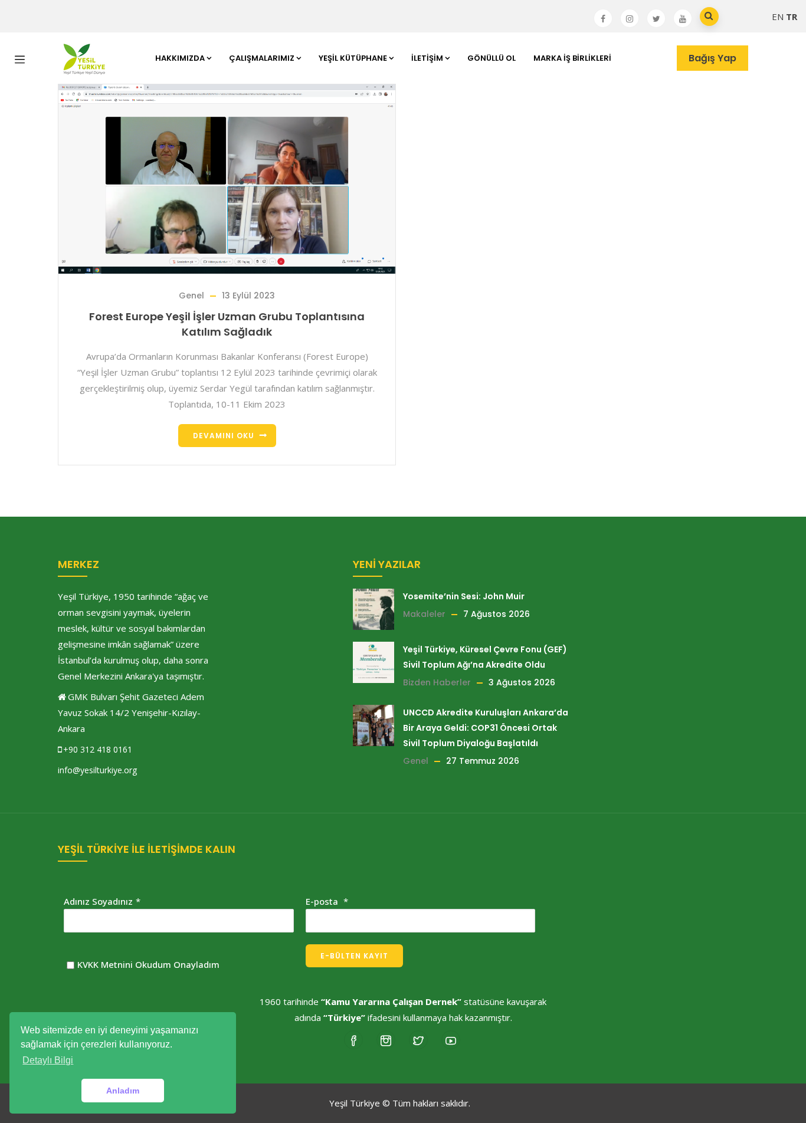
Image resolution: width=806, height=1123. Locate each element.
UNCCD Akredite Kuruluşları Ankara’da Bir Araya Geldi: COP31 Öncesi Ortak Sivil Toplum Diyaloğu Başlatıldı (485, 728)
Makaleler (424, 614)
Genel (191, 295)
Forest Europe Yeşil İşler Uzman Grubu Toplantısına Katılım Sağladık (227, 324)
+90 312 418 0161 (97, 749)
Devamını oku (223, 436)
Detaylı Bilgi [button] (47, 1060)
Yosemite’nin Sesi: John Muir (464, 596)
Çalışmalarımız (261, 58)
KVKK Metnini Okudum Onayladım (148, 964)
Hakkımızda (180, 58)
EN (778, 16)
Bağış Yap (712, 58)
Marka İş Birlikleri (572, 58)
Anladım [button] (122, 1090)
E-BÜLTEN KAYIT (354, 956)
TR (791, 16)
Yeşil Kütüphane (353, 58)
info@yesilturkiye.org (97, 770)
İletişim (427, 58)
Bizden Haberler (437, 682)
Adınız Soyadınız (98, 901)
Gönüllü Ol (491, 58)
